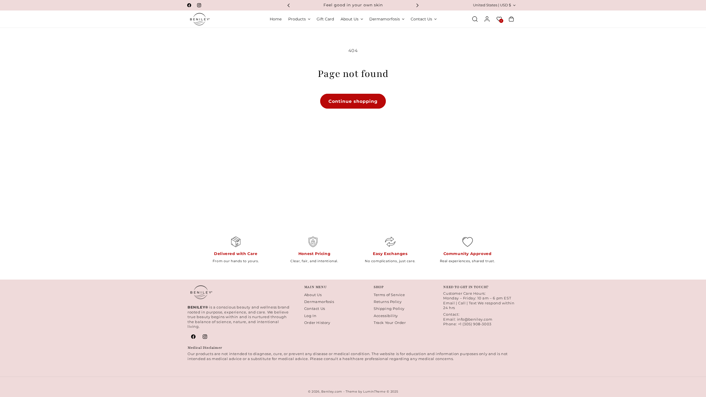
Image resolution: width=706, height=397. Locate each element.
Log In (310, 315)
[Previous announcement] (289, 5)
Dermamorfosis (319, 301)
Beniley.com (331, 391)
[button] (299, 19)
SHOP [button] (379, 287)
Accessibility (386, 315)
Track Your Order (390, 322)
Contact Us (314, 308)
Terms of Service (389, 295)
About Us (313, 295)
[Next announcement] (417, 5)
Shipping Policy (389, 308)
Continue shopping (353, 101)
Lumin (374, 391)
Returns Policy (388, 301)
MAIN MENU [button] (315, 287)
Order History (317, 322)
